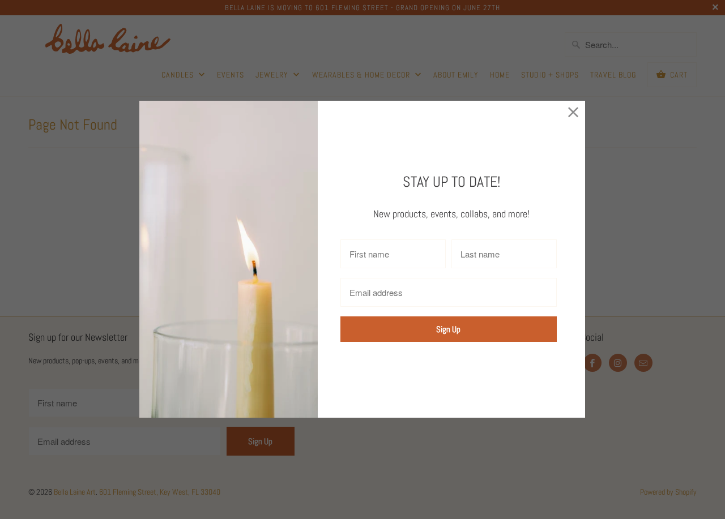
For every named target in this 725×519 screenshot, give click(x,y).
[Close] (573, 112)
